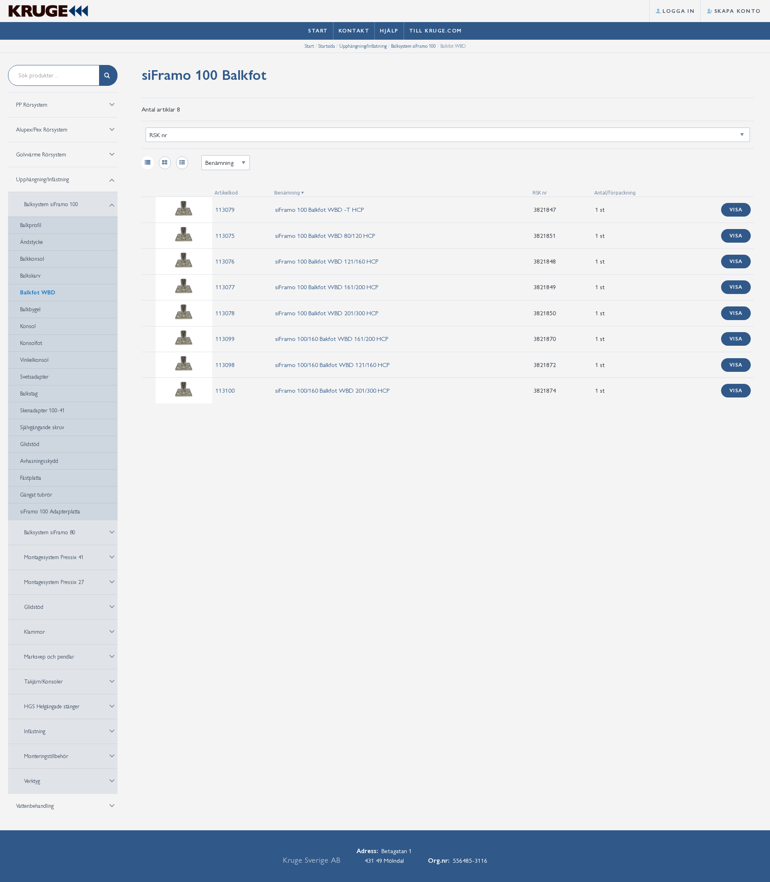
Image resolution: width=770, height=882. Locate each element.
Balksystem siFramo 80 (49, 532)
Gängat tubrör (36, 494)
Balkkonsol (32, 258)
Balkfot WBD (37, 292)
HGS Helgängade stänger (51, 706)
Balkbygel (30, 309)
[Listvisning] (148, 162)
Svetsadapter (34, 376)
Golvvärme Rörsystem (41, 154)
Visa (735, 210)
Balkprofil (30, 225)
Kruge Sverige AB (311, 860)
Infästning (34, 731)
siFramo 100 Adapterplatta (50, 511)
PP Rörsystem (31, 104)
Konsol (28, 326)
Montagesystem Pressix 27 (54, 582)
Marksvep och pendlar (49, 656)
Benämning (287, 192)
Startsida (326, 46)
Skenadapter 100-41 (42, 410)
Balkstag (29, 393)
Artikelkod (226, 192)
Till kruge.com (435, 31)
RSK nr (540, 192)
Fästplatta (30, 477)
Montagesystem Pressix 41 (54, 557)
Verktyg (32, 781)
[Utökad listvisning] (182, 162)
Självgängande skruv (42, 427)
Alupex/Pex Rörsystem (41, 129)
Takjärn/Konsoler (43, 681)
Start (318, 31)
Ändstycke (31, 242)
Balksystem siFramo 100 (413, 46)
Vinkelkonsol (34, 360)
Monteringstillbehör (46, 756)
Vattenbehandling (35, 806)
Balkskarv (30, 275)
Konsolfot (31, 343)
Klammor (34, 632)
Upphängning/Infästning (363, 46)
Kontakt (354, 31)
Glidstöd (29, 444)
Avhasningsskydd (39, 461)
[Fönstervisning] (165, 162)
